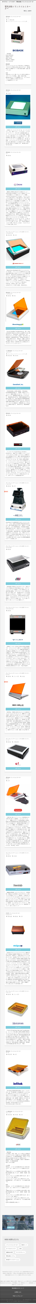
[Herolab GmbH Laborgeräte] (18, 885)
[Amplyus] (18, 945)
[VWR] (18, 122)
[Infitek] (18, 1083)
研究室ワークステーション (12, 1259)
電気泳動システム (10, 1256)
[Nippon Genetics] (18, 578)
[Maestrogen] (18, 263)
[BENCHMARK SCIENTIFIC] (18, 324)
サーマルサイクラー (11, 1248)
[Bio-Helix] (18, 705)
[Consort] (18, 810)
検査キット (24, 1245)
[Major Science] (18, 515)
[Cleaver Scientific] (18, 184)
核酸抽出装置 (9, 1252)
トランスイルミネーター (12, 1245)
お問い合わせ (18, 127)
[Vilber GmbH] (18, 639)
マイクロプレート (20, 1252)
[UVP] (18, 444)
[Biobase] (18, 50)
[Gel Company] (18, 763)
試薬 (20, 1248)
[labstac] (18, 1144)
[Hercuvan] (18, 1023)
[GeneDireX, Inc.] (18, 384)
